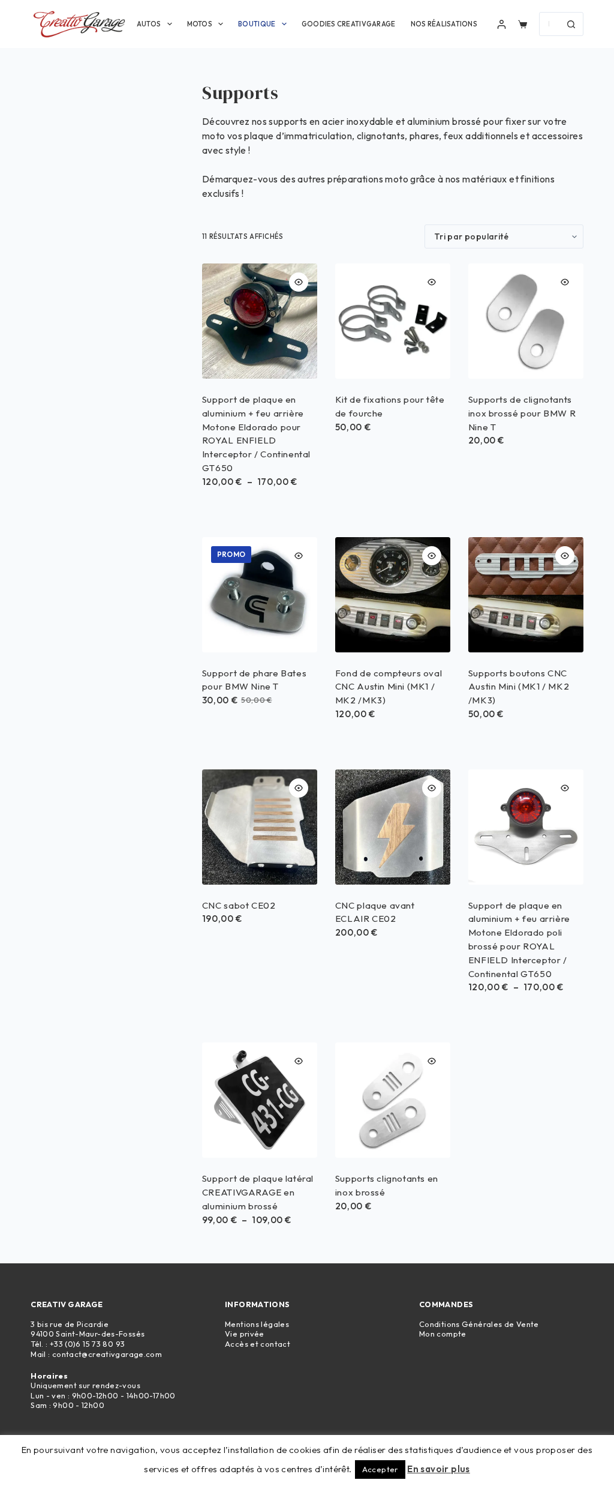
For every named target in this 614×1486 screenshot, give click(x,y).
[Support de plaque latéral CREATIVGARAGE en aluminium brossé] (259, 1100)
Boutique (256, 24)
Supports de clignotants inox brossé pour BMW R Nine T (522, 413)
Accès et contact (257, 1344)
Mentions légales (257, 1324)
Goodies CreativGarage (349, 24)
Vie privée (244, 1333)
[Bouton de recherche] (571, 24)
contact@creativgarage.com (107, 1354)
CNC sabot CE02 (239, 905)
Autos (149, 24)
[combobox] (550, 24)
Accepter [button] (380, 1469)
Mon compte (442, 1333)
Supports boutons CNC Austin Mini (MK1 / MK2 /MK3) (518, 686)
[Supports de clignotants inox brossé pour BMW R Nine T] (525, 321)
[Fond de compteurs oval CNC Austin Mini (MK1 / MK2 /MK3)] (392, 594)
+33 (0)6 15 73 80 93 (87, 1344)
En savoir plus (438, 1469)
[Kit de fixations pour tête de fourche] (392, 321)
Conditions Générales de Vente (479, 1324)
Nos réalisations (444, 24)
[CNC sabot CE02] (259, 827)
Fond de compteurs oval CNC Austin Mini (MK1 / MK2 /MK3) (388, 686)
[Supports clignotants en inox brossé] (392, 1100)
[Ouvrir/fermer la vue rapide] (298, 282)
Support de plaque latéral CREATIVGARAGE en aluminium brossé (258, 1192)
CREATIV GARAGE (67, 1304)
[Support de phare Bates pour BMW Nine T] (259, 594)
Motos (199, 24)
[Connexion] (501, 24)
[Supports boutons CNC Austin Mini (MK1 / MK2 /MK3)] (525, 594)
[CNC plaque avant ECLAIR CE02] (392, 827)
